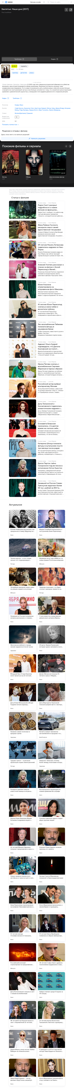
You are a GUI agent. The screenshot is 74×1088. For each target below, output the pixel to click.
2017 (12, 69)
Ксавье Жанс (19, 105)
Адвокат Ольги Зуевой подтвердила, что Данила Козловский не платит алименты (49, 346)
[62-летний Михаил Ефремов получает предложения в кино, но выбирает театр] (22, 841)
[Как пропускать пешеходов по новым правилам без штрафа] (51, 783)
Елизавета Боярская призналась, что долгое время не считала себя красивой (48, 426)
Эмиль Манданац (54, 110)
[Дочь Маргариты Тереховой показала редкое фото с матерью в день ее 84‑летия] (51, 696)
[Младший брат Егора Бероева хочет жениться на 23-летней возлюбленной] (22, 667)
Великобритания (20, 113)
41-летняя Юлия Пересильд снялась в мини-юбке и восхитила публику (50, 307)
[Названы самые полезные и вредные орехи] (22, 725)
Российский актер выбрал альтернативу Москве (49, 385)
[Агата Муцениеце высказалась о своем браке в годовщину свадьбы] (51, 898)
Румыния (29, 113)
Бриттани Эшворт (40, 108)
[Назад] (66, 146)
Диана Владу (60, 108)
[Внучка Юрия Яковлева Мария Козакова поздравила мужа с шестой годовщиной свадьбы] (22, 812)
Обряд (28, 177)
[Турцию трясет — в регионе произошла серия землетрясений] (22, 754)
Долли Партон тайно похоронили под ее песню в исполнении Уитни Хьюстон (50, 465)
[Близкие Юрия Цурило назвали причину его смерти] (51, 841)
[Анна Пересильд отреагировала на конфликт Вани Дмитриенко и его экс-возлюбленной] (22, 898)
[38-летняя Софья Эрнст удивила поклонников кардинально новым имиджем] (51, 956)
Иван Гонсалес (43, 110)
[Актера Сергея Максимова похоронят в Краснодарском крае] (51, 870)
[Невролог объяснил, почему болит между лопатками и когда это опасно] (51, 754)
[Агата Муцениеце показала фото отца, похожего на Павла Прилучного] (51, 1072)
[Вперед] (70, 146)
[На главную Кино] (10, 2)
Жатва (4, 177)
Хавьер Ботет (33, 110)
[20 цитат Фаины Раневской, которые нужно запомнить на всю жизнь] (51, 638)
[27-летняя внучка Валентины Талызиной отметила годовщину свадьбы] (51, 1014)
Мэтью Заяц (51, 108)
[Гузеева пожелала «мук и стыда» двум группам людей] (51, 812)
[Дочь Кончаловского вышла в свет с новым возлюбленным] (22, 985)
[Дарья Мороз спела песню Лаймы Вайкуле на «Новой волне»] (22, 1043)
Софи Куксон (19, 108)
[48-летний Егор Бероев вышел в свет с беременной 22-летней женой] (22, 1014)
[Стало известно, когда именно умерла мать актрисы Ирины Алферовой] (51, 610)
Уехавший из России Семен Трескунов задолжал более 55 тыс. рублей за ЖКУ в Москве (50, 485)
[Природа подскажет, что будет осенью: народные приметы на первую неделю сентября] (51, 581)
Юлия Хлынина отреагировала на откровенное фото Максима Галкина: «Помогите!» (50, 287)
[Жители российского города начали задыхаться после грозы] (22, 638)
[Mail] (6, 2)
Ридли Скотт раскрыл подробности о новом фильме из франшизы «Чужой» (47, 207)
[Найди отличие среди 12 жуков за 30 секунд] (51, 985)
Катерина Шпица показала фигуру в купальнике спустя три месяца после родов (50, 446)
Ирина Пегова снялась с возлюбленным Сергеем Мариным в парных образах (50, 366)
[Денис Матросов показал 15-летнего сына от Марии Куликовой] (51, 667)
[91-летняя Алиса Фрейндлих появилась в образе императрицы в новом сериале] (51, 927)
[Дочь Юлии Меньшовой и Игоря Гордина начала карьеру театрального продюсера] (22, 696)
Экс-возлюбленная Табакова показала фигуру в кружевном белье (50, 326)
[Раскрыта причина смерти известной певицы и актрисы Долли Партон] (22, 783)
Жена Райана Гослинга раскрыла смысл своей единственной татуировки (49, 227)
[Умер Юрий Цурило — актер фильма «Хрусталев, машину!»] (22, 1072)
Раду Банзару (24, 110)
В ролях (4, 108)
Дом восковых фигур (57, 177)
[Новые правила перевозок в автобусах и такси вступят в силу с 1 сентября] (22, 870)
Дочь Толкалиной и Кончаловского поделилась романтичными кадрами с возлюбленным (50, 406)
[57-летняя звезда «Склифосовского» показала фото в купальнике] (22, 927)
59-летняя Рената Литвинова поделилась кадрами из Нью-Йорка (50, 247)
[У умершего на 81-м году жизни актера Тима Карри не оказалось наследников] (51, 1043)
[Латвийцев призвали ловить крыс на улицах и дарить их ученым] (22, 581)
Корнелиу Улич (29, 108)
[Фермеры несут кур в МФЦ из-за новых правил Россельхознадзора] (51, 552)
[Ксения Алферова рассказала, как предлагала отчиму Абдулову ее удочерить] (22, 523)
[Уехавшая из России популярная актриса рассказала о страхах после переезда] (22, 610)
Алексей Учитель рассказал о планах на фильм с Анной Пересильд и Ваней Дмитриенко (51, 267)
